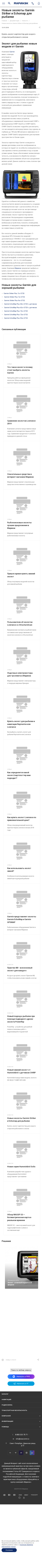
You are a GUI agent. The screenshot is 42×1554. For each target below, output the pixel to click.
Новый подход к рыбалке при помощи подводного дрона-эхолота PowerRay (21, 1019)
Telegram (15, 1452)
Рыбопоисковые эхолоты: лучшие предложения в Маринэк (19, 525)
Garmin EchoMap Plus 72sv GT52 (16, 315)
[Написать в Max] (21, 1376)
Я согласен (9, 1550)
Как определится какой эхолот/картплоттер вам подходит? (19, 775)
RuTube (21, 1452)
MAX (32, 1452)
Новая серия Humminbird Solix (21, 1166)
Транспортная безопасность (14, 1410)
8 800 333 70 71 (21, 1435)
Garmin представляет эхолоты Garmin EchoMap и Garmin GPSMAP (21, 919)
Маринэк (18, 268)
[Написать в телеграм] (21, 1385)
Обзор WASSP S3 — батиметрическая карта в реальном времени (19, 1217)
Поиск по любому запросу (21, 1370)
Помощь (5, 1427)
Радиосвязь (7, 1405)
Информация (7, 1421)
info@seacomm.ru (22, 1439)
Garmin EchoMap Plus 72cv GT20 (16, 311)
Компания (6, 1416)
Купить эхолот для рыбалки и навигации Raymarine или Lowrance (21, 724)
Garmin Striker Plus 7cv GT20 (14, 293)
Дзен (26, 1452)
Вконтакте (10, 1452)
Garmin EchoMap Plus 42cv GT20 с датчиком (20, 304)
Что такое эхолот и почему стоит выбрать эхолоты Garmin (20, 370)
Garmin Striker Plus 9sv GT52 (14, 300)
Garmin (12, 52)
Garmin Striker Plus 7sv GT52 (14, 297)
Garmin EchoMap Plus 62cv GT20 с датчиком (20, 307)
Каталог (5, 1394)
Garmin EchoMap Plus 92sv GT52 (16, 318)
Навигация (6, 1399)
